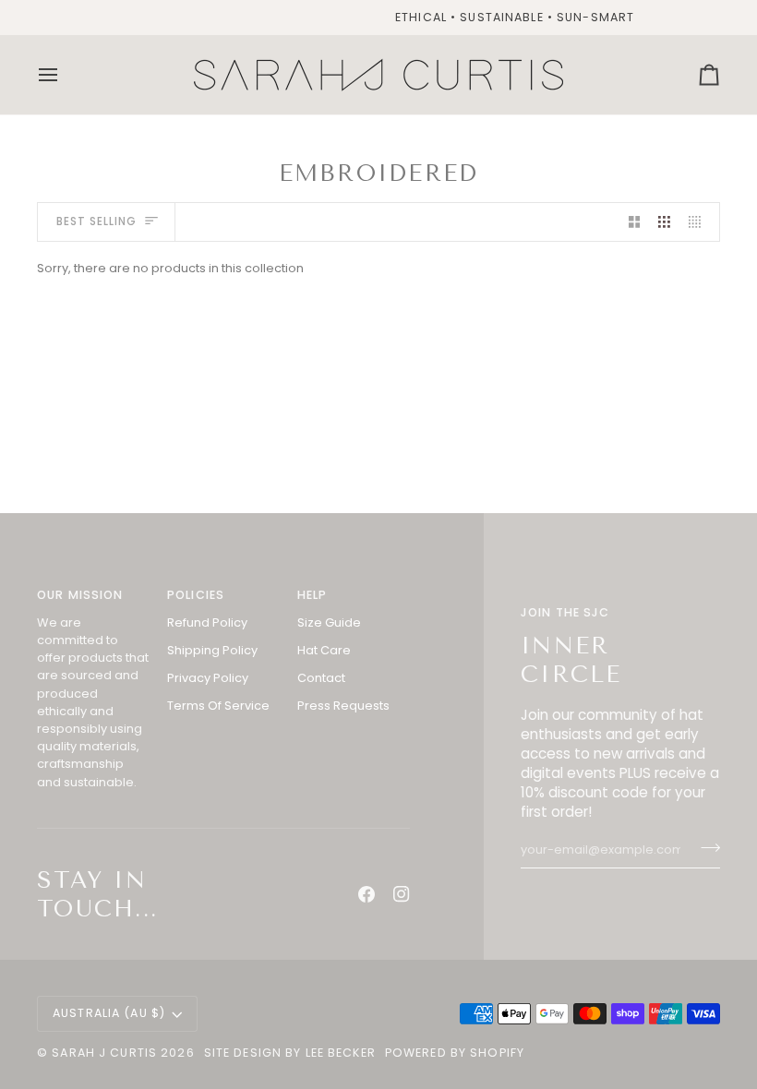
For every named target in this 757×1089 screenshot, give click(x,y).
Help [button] (312, 595)
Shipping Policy (212, 650)
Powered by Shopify (454, 1052)
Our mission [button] (80, 595)
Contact (321, 678)
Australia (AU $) (109, 1013)
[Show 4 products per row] (699, 221)
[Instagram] (401, 894)
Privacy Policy (207, 678)
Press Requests (343, 705)
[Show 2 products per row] (634, 221)
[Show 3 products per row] (664, 221)
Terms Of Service (218, 705)
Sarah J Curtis (104, 1052)
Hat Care (324, 650)
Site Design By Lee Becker (290, 1052)
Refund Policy (207, 622)
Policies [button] (195, 595)
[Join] (705, 848)
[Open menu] (64, 74)
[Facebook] (366, 894)
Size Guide (329, 622)
